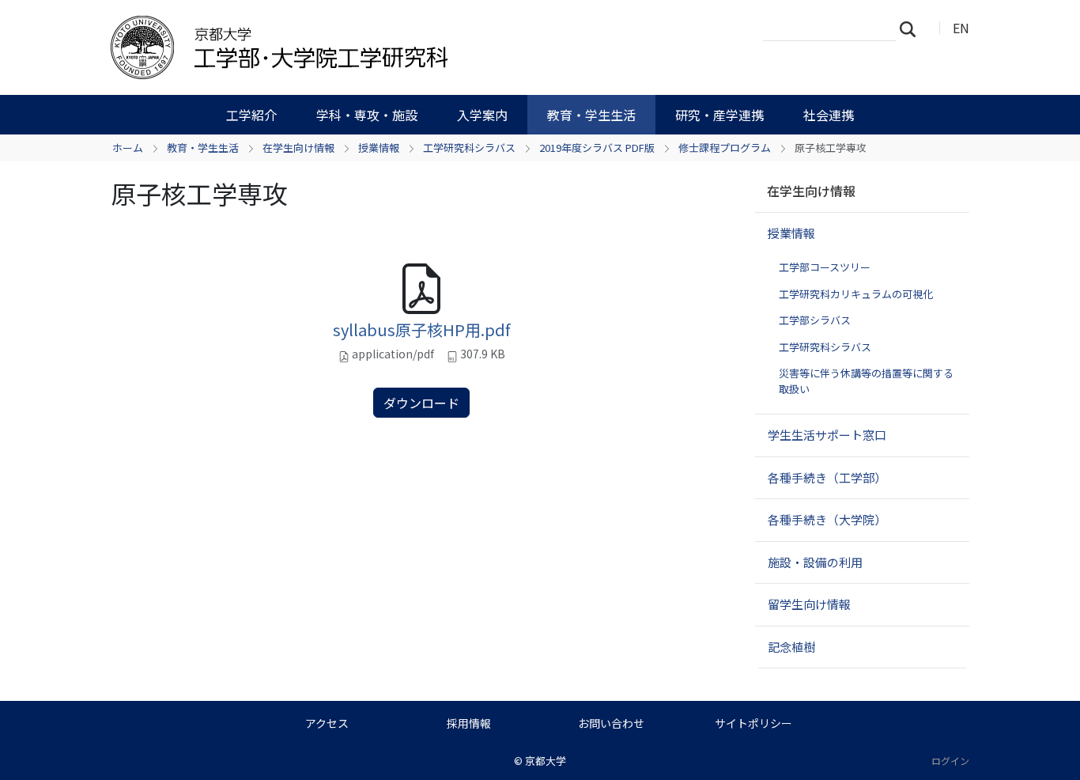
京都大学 (545, 760)
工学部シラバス (815, 320)
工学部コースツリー (824, 267)
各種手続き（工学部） (827, 477)
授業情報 (378, 147)
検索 (912, 28)
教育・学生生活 (591, 114)
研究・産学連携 (719, 114)
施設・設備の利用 (815, 562)
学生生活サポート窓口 (827, 434)
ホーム (127, 147)
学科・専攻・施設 (366, 114)
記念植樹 (791, 646)
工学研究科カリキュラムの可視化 (856, 293)
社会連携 (828, 114)
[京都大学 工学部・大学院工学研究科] (364, 47)
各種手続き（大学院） (827, 519)
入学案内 (482, 114)
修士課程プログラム (724, 147)
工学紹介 (251, 114)
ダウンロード (421, 402)
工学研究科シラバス (469, 147)
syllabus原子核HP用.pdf (421, 329)
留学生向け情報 (809, 604)
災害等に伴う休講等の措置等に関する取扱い (866, 380)
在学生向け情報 (298, 147)
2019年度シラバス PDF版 (597, 147)
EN (961, 27)
